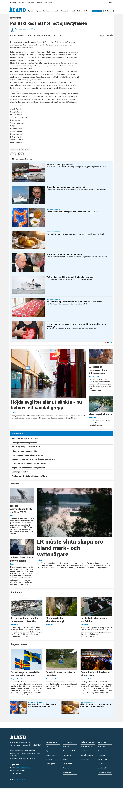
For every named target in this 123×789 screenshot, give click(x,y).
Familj (73, 11)
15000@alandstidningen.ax (23, 768)
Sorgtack (65, 759)
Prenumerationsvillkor (104, 772)
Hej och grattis (67, 764)
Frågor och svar (102, 759)
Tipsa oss (21, 3)
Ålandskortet (30, 3)
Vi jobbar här (101, 747)
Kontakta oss (48, 3)
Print (47, 747)
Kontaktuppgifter (51, 764)
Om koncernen (85, 759)
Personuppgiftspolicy (87, 747)
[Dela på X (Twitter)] (104, 35)
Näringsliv (55, 11)
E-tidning (13, 3)
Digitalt (48, 751)
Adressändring (102, 755)
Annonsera (39, 3)
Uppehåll (100, 764)
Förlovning (66, 747)
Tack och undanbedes (69, 751)
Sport (38, 11)
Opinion (46, 11)
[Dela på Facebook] (101, 35)
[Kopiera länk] (111, 35)
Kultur (79, 11)
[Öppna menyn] (110, 2)
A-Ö (85, 11)
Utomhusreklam (50, 755)
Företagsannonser (52, 742)
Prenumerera (97, 11)
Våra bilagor (49, 759)
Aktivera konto (102, 751)
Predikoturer (67, 768)
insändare (15, 149)
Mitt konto (108, 11)
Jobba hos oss (85, 751)
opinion (25, 149)
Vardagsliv (65, 11)
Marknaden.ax (67, 772)
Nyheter (31, 11)
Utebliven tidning (103, 768)
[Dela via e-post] (108, 35)
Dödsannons (67, 755)
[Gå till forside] (17, 9)
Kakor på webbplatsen (87, 755)
